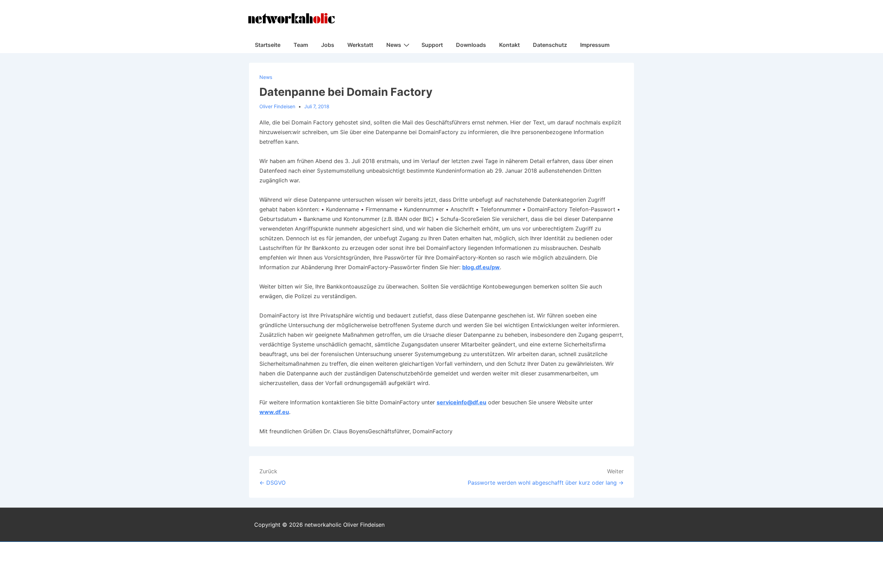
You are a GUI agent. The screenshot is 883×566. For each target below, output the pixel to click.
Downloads (471, 44)
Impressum (594, 44)
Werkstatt (360, 44)
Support (432, 44)
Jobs (327, 44)
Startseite (267, 44)
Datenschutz (550, 44)
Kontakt (509, 44)
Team (301, 44)
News (393, 44)
